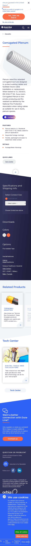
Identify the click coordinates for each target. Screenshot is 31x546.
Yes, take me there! (13, 17)
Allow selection (21, 536)
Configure (11, 117)
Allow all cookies (21, 532)
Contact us (13, 439)
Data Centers (7, 269)
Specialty (8, 34)
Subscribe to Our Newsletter (18, 464)
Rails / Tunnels (7, 274)
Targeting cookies (17, 542)
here (13, 524)
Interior (5, 260)
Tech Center (9, 162)
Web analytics (8, 542)
